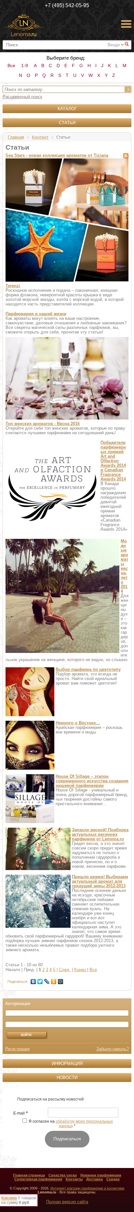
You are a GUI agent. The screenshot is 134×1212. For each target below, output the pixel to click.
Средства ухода (62, 1175)
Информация (67, 1063)
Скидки (113, 1179)
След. (65, 969)
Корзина (9, 1198)
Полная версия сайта (67, 1201)
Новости (67, 1077)
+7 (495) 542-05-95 (67, 5)
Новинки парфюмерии (100, 1175)
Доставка (94, 1179)
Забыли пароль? (112, 1048)
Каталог (67, 108)
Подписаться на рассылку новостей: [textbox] (51, 1099)
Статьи (67, 122)
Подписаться (67, 1138)
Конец (80, 969)
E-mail (20, 1113)
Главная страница (29, 1175)
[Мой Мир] (60, 980)
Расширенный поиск (22, 96)
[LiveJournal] (47, 980)
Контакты (74, 1179)
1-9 (24, 65)
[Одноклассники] (53, 980)
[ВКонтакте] (33, 980)
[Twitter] (40, 980)
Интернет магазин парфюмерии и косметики (87, 1188)
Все (11, 65)
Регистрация (17, 1048)
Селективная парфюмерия (38, 1179)
